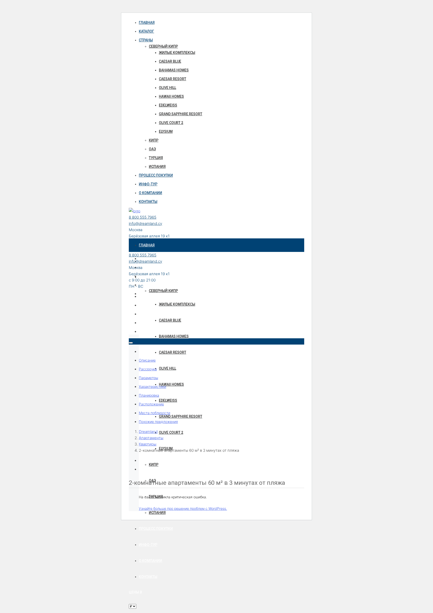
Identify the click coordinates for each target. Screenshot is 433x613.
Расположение (151, 404)
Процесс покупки (156, 175)
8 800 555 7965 (142, 217)
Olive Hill (167, 88)
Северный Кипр (163, 46)
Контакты (148, 202)
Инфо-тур (148, 184)
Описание (147, 360)
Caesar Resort (172, 79)
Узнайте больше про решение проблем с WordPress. (183, 508)
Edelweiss (168, 105)
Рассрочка (148, 369)
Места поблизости (154, 413)
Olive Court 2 (171, 123)
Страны (146, 40)
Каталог (146, 31)
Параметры (148, 378)
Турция (156, 158)
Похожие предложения (158, 421)
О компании (150, 193)
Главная (147, 23)
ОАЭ (152, 149)
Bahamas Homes (174, 70)
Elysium (166, 131)
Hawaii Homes (171, 96)
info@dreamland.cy (145, 223)
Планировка (149, 395)
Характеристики (152, 386)
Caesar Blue (170, 61)
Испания (157, 167)
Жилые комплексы (177, 53)
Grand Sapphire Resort (180, 114)
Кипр (153, 140)
